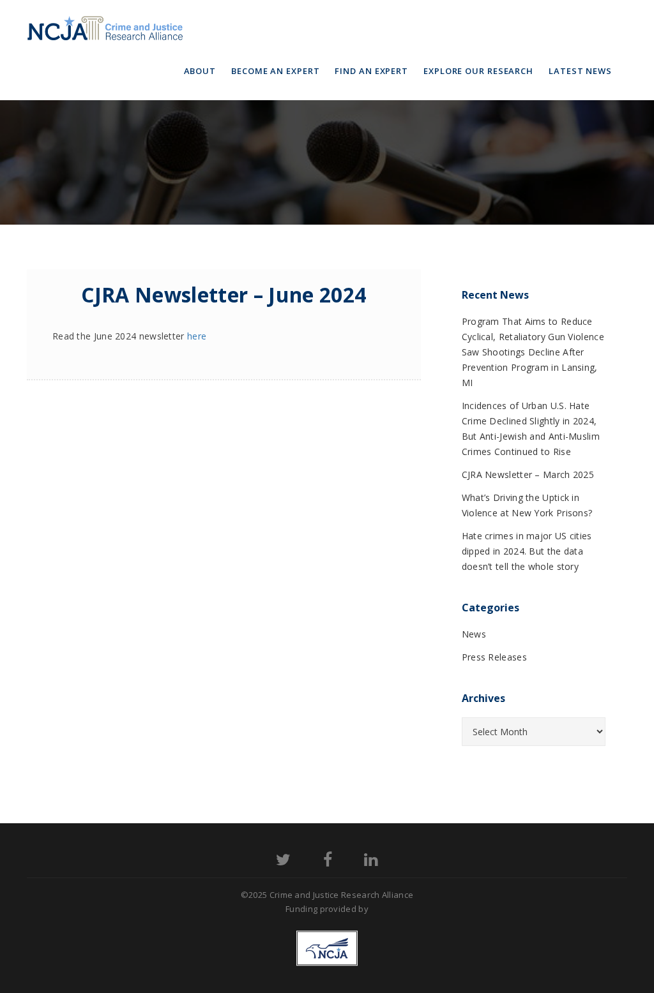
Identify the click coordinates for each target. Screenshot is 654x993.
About (200, 71)
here (196, 336)
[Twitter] (283, 862)
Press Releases (494, 657)
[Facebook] (327, 862)
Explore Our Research (478, 71)
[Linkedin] (370, 862)
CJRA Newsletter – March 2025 (528, 474)
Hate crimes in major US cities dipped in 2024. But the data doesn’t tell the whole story (527, 551)
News (474, 634)
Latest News (580, 71)
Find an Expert (371, 71)
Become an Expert (275, 71)
